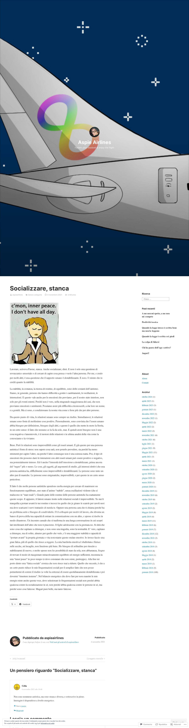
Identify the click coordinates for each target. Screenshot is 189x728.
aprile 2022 (146, 426)
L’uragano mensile (95, 659)
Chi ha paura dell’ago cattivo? (156, 347)
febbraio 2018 (147, 567)
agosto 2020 (147, 473)
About (144, 378)
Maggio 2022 (147, 422)
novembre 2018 (148, 538)
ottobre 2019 (147, 499)
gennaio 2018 (147, 572)
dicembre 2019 (148, 490)
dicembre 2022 (148, 413)
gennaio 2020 (147, 486)
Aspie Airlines (94, 142)
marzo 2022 (147, 431)
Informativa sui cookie (47, 723)
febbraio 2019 (147, 525)
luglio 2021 (146, 443)
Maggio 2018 (147, 555)
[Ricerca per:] (155, 298)
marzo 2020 (147, 482)
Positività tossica (150, 322)
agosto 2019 (147, 508)
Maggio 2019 (147, 512)
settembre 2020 (148, 469)
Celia (24, 685)
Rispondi (20, 710)
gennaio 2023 (147, 409)
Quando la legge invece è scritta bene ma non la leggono (159, 329)
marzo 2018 (147, 563)
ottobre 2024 (147, 396)
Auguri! (145, 353)
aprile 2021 (146, 456)
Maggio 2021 (147, 452)
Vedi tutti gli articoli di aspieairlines (64, 642)
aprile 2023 (146, 401)
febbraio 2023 (147, 405)
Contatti (145, 382)
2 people (23, 706)
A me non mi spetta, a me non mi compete (156, 315)
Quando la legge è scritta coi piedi (158, 336)
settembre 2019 (148, 503)
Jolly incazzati (17, 659)
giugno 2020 (147, 478)
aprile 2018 (146, 559)
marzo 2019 (147, 520)
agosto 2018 (147, 550)
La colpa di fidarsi (150, 341)
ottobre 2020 (147, 465)
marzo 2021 (147, 461)
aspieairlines (17, 295)
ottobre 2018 (147, 542)
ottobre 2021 (147, 439)
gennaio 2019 (147, 529)
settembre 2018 (148, 546)
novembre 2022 (148, 418)
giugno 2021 (147, 448)
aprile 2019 (146, 516)
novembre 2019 (148, 495)
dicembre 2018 (148, 533)
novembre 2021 (148, 435)
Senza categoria (35, 295)
